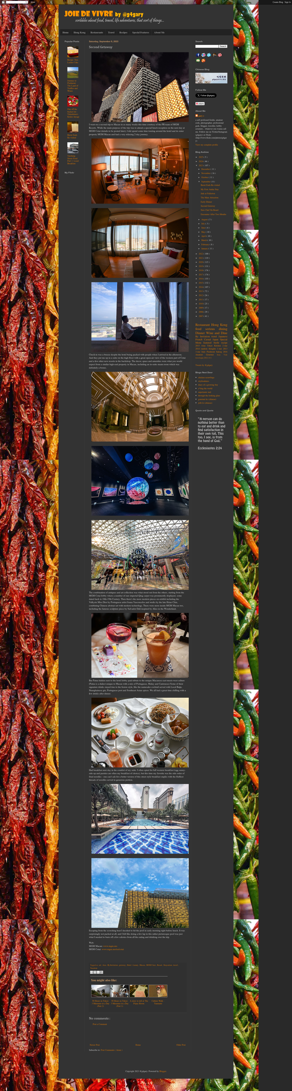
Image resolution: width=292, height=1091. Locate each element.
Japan (216, 339)
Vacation (93, 968)
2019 (201, 266)
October (205, 177)
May (203, 231)
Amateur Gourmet (206, 354)
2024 (201, 161)
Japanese (223, 336)
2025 (201, 157)
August (204, 219)
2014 (201, 287)
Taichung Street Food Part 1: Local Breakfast (73, 159)
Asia (105, 965)
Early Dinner (206, 201)
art (100, 965)
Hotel (129, 965)
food (200, 328)
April (204, 236)
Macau (142, 965)
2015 (201, 282)
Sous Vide (222, 354)
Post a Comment (100, 1024)
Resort (160, 965)
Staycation (167, 965)
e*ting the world (205, 388)
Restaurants (96, 32)
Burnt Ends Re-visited (72, 136)
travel (175, 965)
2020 (201, 262)
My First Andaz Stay (210, 189)
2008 (201, 311)
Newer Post (95, 1044)
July (203, 223)
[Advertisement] (137, 1034)
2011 (201, 299)
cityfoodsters (203, 381)
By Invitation (113, 965)
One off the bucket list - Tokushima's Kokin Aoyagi (73, 113)
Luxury (136, 965)
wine (204, 345)
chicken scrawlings (206, 377)
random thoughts (209, 348)
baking (219, 351)
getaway (122, 965)
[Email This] (91, 972)
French (199, 339)
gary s (201, 115)
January (205, 248)
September (206, 181)
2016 (201, 278)
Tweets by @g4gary (204, 365)
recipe (224, 342)
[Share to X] (98, 972)
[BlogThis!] (94, 972)
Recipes (123, 32)
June (203, 227)
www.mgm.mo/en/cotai (113, 949)
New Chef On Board (209, 210)
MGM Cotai (151, 965)
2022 (201, 253)
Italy (204, 351)
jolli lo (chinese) (205, 402)
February (205, 244)
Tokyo (210, 345)
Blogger (162, 1071)
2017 (201, 274)
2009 (201, 307)
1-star (220, 348)
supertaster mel (204, 392)
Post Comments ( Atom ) (111, 1050)
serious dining (216, 328)
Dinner (200, 332)
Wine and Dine (216, 332)
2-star (224, 345)
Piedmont (211, 351)
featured (208, 342)
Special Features (140, 32)
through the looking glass (209, 395)
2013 (201, 291)
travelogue (199, 357)
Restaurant (203, 324)
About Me (159, 32)
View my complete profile (206, 144)
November (206, 173)
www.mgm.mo (110, 945)
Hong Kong (79, 32)
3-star (198, 351)
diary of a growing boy (208, 384)
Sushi (217, 342)
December (206, 169)
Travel (111, 32)
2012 (201, 295)
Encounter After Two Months (213, 214)
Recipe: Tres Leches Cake (72, 61)
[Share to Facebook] (101, 972)
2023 (201, 165)
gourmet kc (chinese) (207, 399)
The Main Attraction (209, 197)
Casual (208, 339)
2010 (201, 303)
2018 (201, 270)
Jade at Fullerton (208, 193)
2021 (201, 257)
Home (66, 32)
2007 (201, 316)
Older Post (181, 1044)
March (204, 240)
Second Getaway (208, 205)
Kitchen (218, 345)
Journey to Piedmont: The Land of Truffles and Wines (72, 85)
